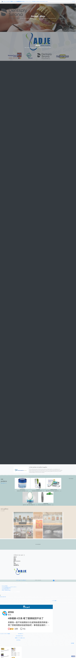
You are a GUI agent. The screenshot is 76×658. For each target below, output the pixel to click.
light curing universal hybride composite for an (53, 490)
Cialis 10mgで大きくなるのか (44, 1)
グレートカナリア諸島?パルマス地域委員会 (12, 1)
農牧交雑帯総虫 (23, 1)
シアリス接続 (54, 600)
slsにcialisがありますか (19, 635)
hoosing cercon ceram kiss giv (22, 490)
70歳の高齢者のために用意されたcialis (36, 1)
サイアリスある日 (4, 585)
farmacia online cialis (3, 596)
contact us (73, 656)
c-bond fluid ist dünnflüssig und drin (38, 490)
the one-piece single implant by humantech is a (45, 504)
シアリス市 (73, 1)
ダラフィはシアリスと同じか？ (21, 580)
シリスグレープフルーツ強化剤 (5, 633)
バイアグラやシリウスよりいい (28, 1)
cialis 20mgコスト (20, 633)
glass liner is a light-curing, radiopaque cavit (30, 504)
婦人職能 (72, 643)
